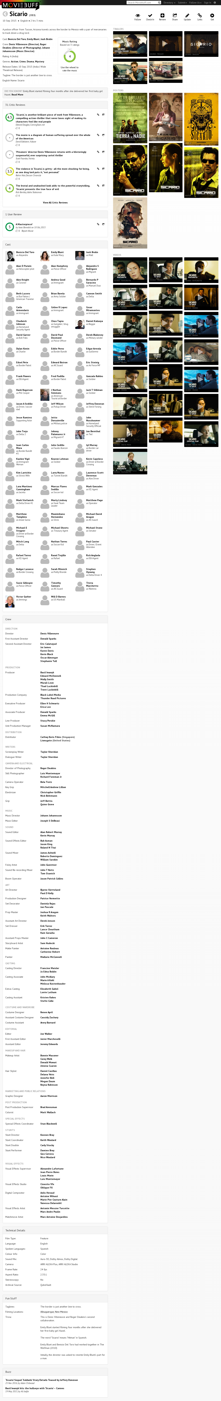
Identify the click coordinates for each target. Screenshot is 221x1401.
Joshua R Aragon (49, 912)
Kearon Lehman (60, 458)
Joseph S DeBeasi (50, 820)
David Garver (23, 334)
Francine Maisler (49, 968)
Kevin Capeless (94, 458)
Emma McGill (47, 715)
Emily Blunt (33, 39)
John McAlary (47, 976)
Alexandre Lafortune (52, 1168)
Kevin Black (46, 654)
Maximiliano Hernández (58, 515)
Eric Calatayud (48, 643)
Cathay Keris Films (50, 737)
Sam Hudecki (47, 943)
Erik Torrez (46, 926)
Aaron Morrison (48, 1096)
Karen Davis (47, 650)
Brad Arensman (48, 1107)
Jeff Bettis (46, 800)
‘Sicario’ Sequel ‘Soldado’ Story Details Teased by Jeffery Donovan (41, 1380)
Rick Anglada (93, 555)
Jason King (46, 844)
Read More (17, 94)
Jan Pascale (46, 907)
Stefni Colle (47, 1000)
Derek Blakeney (94, 334)
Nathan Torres (59, 541)
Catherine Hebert (50, 951)
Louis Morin (47, 1175)
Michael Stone (94, 527)
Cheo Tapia (57, 321)
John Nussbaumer (93, 419)
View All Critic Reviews (55, 202)
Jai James (45, 647)
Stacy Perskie (47, 720)
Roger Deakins (48, 768)
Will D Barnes (58, 596)
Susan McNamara (50, 725)
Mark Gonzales (94, 486)
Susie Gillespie (24, 582)
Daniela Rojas (47, 903)
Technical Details (15, 1230)
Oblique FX (46, 1187)
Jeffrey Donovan (95, 403)
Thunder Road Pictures (53, 698)
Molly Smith (47, 679)
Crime (22, 61)
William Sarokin (49, 859)
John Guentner (48, 864)
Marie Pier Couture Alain (53, 1199)
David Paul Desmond (57, 336)
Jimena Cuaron (48, 1065)
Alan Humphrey (59, 265)
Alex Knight (22, 279)
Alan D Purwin (23, 265)
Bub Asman (46, 840)
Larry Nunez (57, 472)
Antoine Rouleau (49, 948)
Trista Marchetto (92, 584)
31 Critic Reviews (15, 104)
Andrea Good (58, 279)
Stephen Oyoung (91, 571)
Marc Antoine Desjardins (54, 1216)
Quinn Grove (47, 804)
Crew (8, 619)
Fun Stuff (11, 1298)
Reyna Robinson (49, 1084)
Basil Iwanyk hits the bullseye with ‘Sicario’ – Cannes (34, 1388)
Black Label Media (50, 694)
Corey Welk (46, 1058)
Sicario (18, 14)
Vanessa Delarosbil (50, 1203)
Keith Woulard (48, 1140)
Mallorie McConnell (51, 957)
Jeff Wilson (57, 403)
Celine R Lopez (59, 307)
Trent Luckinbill (49, 689)
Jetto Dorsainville (57, 419)
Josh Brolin (46, 39)
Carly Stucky (47, 1145)
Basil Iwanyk (47, 672)
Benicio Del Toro (17, 39)
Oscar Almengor (49, 657)
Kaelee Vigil (23, 458)
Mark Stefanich (24, 500)
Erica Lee (45, 706)
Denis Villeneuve (49, 633)
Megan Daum (47, 1081)
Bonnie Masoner (49, 1055)
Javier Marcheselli (50, 1039)
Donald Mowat (48, 1062)
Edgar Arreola (93, 348)
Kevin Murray (47, 835)
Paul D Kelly (47, 893)
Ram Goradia (47, 932)
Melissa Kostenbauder (52, 983)
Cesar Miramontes (93, 309)
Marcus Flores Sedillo (59, 488)
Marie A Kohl (47, 980)
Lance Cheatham (49, 929)
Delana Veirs (47, 1074)
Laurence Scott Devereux (95, 474)
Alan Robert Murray (51, 832)
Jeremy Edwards (49, 1044)
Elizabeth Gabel (49, 988)
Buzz (8, 1371)
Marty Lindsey (59, 500)
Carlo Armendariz (22, 309)
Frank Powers (23, 376)
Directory (169, 2)
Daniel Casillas (48, 1071)
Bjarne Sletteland (50, 889)
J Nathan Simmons (56, 391)
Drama (30, 61)
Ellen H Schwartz (49, 703)
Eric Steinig (92, 362)
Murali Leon (47, 682)
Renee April (46, 1012)
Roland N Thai (48, 847)
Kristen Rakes (48, 997)
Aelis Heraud (47, 1192)
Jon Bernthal (93, 431)
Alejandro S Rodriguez (92, 267)
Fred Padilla (57, 376)
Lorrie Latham (48, 992)
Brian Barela (58, 293)
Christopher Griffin (50, 792)
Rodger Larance (24, 569)
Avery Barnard (47, 1022)
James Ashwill (48, 852)
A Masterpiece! (24, 224)
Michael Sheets (60, 527)
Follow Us (194, 2)
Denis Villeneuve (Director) (24, 44)
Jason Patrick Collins (51, 878)
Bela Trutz (46, 782)
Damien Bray (47, 1150)
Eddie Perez (57, 348)
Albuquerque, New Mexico (54, 1311)
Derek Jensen (47, 920)
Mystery (39, 61)
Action (14, 61)
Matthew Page (94, 500)
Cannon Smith (94, 293)
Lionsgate (46, 740)
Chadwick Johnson (21, 323)
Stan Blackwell (48, 1123)
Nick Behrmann (48, 795)
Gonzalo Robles (94, 376)
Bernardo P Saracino (92, 281)
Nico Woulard (47, 1157)
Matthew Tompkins (21, 515)
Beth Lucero (23, 293)
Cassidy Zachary (49, 1017)
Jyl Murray (91, 445)
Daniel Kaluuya (94, 321)
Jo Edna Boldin (48, 971)
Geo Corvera (47, 1153)
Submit (181, 2)
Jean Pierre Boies (49, 1172)
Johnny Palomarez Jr (58, 433)
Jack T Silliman (94, 390)
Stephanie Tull (48, 661)
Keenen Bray (47, 1134)
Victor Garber (23, 596)
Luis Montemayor (50, 773)
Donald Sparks (48, 638)
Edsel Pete (22, 362)
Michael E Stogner (21, 529)
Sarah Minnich (59, 569)
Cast (8, 244)
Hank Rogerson (24, 390)
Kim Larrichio (23, 472)
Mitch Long (22, 541)
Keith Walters (48, 915)
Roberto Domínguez (51, 856)
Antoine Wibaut (49, 1196)
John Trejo (22, 431)
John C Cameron (49, 938)
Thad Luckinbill (49, 686)
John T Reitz (47, 870)
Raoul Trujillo (58, 555)
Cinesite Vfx (47, 1184)
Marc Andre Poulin (50, 1211)
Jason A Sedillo (24, 403)
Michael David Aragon (94, 515)
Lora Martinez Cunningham (24, 488)
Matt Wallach (48, 1112)
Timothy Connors (56, 584)
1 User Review (13, 214)
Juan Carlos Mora (22, 447)
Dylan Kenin (22, 348)
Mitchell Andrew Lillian (53, 787)
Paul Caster (92, 541)
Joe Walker (46, 1033)
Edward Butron (59, 362)
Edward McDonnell (50, 675)
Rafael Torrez (23, 555)
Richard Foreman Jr (51, 776)
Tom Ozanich (47, 873)
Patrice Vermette (50, 898)
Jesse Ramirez (24, 417)
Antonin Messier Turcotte (54, 1208)
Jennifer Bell (47, 1077)
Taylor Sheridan (49, 751)
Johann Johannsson (51, 815)
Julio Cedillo (57, 445)
